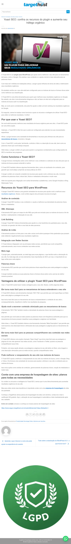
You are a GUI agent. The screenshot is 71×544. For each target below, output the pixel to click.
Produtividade (5, 16)
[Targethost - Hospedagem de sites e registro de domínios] (35, 4)
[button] (65, 538)
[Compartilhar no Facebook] (30, 414)
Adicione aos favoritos (39, 421)
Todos (20, 16)
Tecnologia (14, 16)
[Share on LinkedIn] (43, 414)
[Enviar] (68, 11)
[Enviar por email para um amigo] (37, 414)
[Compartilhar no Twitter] (33, 414)
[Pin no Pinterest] (40, 414)
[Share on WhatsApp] (27, 414)
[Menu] (2, 4)
